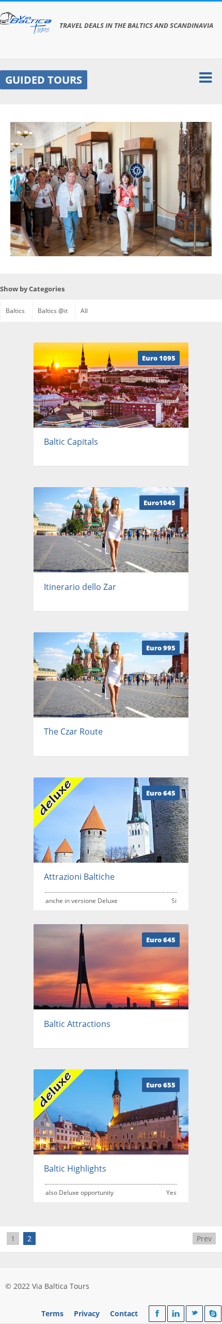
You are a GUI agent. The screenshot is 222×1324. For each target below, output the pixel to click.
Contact (124, 1313)
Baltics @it (53, 310)
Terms (52, 1313)
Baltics (15, 310)
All (84, 310)
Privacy (87, 1313)
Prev (204, 1238)
